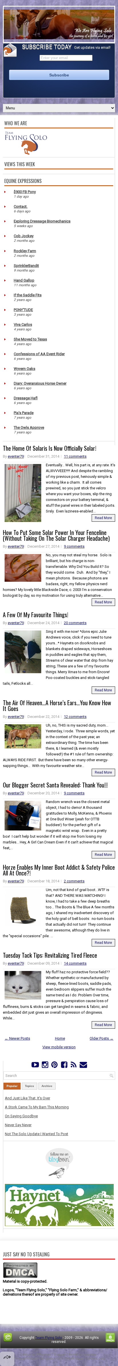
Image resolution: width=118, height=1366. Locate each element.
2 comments (74, 881)
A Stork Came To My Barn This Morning (37, 1107)
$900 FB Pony (25, 192)
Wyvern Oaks (24, 368)
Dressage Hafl (26, 398)
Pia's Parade (24, 413)
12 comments (75, 716)
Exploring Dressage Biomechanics (42, 221)
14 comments (75, 963)
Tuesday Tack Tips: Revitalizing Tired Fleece (50, 955)
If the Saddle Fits (28, 295)
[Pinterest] (54, 1066)
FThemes (43, 1354)
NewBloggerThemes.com (85, 1358)
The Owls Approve (29, 427)
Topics (29, 1086)
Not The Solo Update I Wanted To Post (36, 1134)
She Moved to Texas (30, 339)
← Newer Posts (17, 1038)
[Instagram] (45, 1066)
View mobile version (59, 1047)
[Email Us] (83, 1066)
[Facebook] (64, 1066)
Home (60, 1038)
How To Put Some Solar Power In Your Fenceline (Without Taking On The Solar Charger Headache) (56, 535)
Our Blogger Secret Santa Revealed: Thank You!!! (55, 785)
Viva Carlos (23, 324)
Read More (103, 518)
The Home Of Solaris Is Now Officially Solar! (49, 448)
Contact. (20, 206)
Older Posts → (101, 1038)
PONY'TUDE (23, 310)
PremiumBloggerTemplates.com (38, 1358)
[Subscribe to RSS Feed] (73, 1066)
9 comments (74, 546)
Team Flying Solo (48, 1338)
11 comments (75, 456)
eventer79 (16, 456)
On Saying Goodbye (21, 1116)
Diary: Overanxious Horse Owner (40, 383)
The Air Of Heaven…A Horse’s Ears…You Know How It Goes (57, 705)
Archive (47, 1086)
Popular (12, 1086)
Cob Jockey (24, 236)
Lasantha (89, 1354)
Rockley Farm (25, 251)
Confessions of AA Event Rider (39, 354)
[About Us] (25, 153)
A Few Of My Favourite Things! (35, 614)
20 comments (75, 623)
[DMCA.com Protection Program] (20, 1277)
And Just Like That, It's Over (27, 1098)
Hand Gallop (24, 280)
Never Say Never (18, 1125)
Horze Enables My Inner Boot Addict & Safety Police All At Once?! (59, 870)
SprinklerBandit (26, 265)
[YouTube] (35, 1066)
